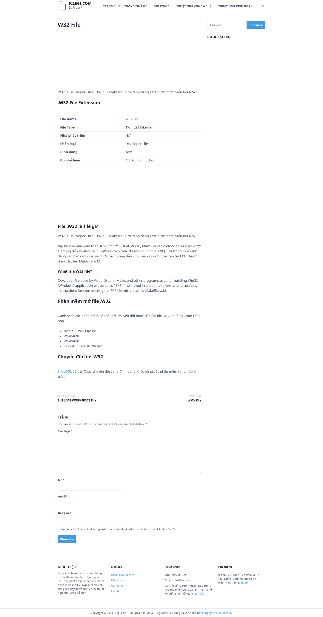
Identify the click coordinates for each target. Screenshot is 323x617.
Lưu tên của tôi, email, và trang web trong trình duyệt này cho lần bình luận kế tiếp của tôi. (118, 529)
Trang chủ (111, 6)
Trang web (64, 513)
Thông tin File (135, 6)
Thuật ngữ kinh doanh (236, 6)
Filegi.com (80, 3)
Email (62, 496)
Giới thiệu (117, 585)
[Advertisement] (129, 63)
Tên (61, 480)
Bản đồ (198, 593)
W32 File (132, 119)
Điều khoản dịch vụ (123, 575)
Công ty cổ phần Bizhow (217, 613)
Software (161, 6)
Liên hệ (115, 591)
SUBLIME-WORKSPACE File (77, 400)
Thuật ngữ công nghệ (193, 6)
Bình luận (65, 431)
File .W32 (65, 371)
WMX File (194, 400)
